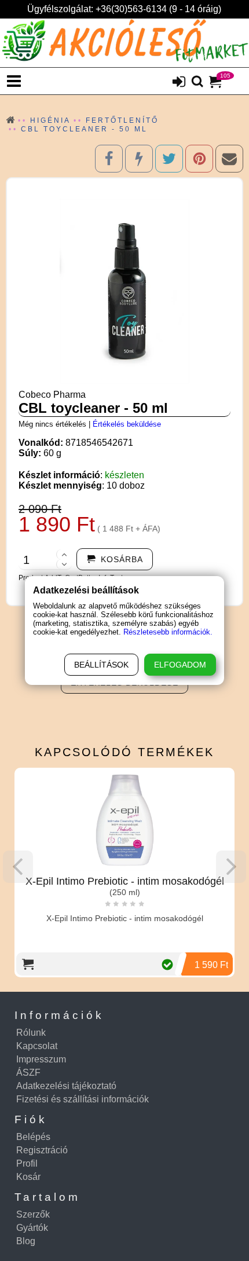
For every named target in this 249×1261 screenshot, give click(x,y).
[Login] (178, 83)
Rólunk (31, 1033)
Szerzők (33, 1214)
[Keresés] (197, 82)
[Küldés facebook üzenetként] (139, 159)
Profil (27, 1163)
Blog (25, 1241)
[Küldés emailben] (229, 159)
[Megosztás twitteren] (169, 159)
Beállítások (101, 664)
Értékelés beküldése (127, 424)
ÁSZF (28, 1072)
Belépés (33, 1137)
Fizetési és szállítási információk (82, 1099)
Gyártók (32, 1228)
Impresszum (41, 1059)
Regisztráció (42, 1150)
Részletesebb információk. (168, 632)
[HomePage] (124, 43)
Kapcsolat (36, 1046)
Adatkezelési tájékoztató (66, 1086)
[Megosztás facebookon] (109, 159)
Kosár (28, 1177)
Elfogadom (180, 664)
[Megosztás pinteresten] (199, 159)
